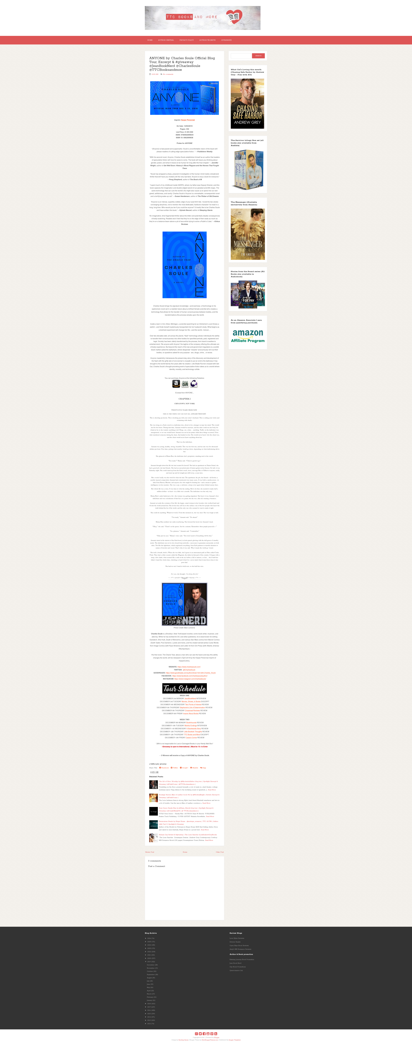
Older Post (220, 852)
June (148, 984)
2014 (149, 1017)
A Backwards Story (193, 728)
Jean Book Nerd (235, 963)
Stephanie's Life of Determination (192, 707)
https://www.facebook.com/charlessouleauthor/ (190, 676)
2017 (149, 1007)
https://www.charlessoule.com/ (189, 666)
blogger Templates (235, 1040)
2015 (149, 1014)
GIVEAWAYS (226, 40)
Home (149, 40)
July (148, 981)
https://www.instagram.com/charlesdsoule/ (190, 679)
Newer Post (149, 852)
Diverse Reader (235, 942)
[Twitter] (200, 1034)
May (148, 987)
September (151, 975)
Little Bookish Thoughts (193, 731)
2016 (149, 1010)
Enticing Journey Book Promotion (242, 960)
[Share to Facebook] (157, 772)
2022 (149, 952)
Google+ (185, 768)
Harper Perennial (188, 120)
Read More (212, 790)
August (149, 978)
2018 (149, 1004)
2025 (149, 942)
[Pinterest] (211, 1034)
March (149, 994)
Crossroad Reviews (192, 710)
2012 (149, 1024)
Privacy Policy (186, 40)
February (150, 997)
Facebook (165, 768)
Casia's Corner (191, 737)
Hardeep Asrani (183, 1040)
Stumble (195, 768)
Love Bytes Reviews (237, 938)
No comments (168, 74)
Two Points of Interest (193, 704)
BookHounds (191, 722)
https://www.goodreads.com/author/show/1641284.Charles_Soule (191, 673)
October (150, 971)
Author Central (166, 40)
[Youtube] (208, 1034)
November (151, 968)
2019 (149, 962)
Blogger (216, 1037)
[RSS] (215, 1034)
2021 (149, 955)
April (149, 991)
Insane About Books (190, 713)
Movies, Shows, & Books (191, 701)
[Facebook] (204, 1034)
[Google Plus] (196, 1034)
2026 (149, 938)
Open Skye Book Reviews (239, 946)
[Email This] (151, 772)
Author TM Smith (207, 40)
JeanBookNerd (190, 698)
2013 (149, 1020)
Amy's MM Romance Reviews (240, 949)
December (150, 965)
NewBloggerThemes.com (210, 1040)
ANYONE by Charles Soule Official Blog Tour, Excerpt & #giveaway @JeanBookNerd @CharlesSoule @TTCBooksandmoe (182, 64)
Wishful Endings (190, 725)
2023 (149, 948)
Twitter (175, 768)
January (149, 1000)
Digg (204, 768)
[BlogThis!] (153, 772)
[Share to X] (155, 772)
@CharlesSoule (189, 670)
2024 (149, 945)
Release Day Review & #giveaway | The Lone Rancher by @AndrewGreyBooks (188, 835)
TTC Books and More (192, 734)
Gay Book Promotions (238, 967)
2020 (149, 958)
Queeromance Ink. (236, 971)
